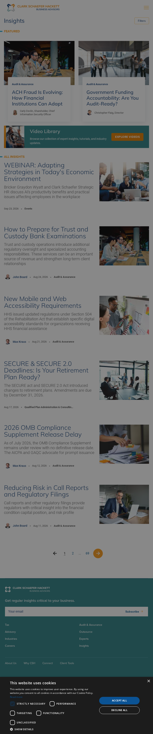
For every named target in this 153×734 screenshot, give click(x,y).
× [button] (148, 681)
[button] (52, 729)
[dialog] (76, 705)
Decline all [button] (119, 710)
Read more (16, 697)
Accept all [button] (119, 700)
